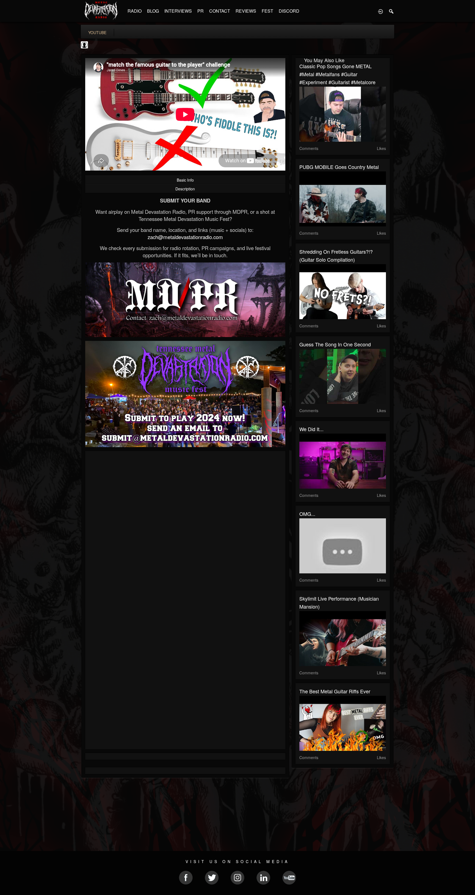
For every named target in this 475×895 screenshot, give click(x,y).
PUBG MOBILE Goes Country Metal (339, 166)
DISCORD (289, 11)
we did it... (311, 429)
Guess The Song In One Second (335, 344)
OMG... (307, 513)
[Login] (380, 11)
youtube (97, 32)
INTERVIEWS (178, 11)
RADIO (135, 11)
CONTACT (219, 11)
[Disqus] (185, 528)
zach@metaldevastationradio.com (185, 236)
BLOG (153, 11)
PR (200, 11)
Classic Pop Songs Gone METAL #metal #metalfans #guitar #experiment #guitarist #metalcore (337, 74)
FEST (267, 11)
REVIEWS (246, 11)
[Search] (391, 11)
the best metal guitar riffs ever (334, 691)
